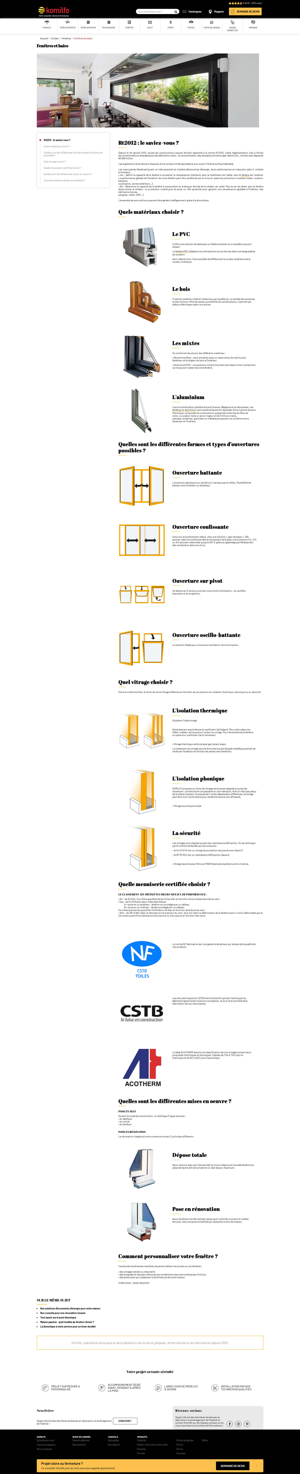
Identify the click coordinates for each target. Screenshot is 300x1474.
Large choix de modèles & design (181, 1388)
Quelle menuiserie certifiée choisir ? (62, 167)
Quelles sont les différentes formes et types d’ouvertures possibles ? (73, 154)
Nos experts (114, 1444)
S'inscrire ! (125, 1420)
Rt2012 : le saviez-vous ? (57, 140)
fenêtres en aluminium (184, 410)
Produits (142, 1437)
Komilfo (41, 1437)
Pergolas (141, 1449)
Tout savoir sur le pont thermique (58, 1317)
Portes (179, 1444)
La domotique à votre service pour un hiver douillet (68, 1326)
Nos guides (113, 1440)
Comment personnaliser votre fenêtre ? (64, 180)
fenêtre (245, 175)
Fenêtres (141, 1440)
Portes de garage (184, 1440)
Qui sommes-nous (45, 1440)
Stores (179, 1449)
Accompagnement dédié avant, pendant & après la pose (124, 1387)
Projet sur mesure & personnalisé (65, 1388)
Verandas (180, 1453)
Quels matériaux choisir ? (57, 146)
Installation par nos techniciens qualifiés (236, 1388)
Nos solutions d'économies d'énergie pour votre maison (70, 1308)
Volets (205, 1440)
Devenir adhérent (81, 1440)
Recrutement (79, 1444)
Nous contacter (44, 1449)
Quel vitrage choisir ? (55, 161)
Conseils (113, 1437)
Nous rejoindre (82, 1437)
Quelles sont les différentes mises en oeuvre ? (68, 174)
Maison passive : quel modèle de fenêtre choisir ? (67, 1322)
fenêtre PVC (182, 251)
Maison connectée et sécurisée (152, 1444)
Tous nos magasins (46, 1444)
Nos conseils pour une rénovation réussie (62, 1312)
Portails (141, 1453)
